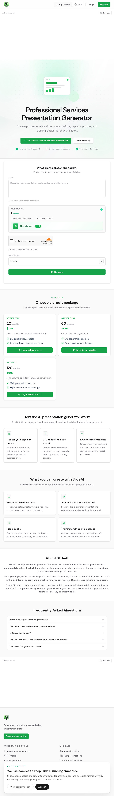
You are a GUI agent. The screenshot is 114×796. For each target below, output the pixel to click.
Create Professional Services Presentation (47, 140)
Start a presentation (16, 736)
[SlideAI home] (6, 717)
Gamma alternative (69, 751)
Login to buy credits (32, 350)
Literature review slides (71, 760)
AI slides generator (13, 760)
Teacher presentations (71, 755)
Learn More (81, 140)
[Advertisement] (57, 37)
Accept (42, 786)
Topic (10, 178)
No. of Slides (13, 255)
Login (91, 4)
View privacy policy (20, 786)
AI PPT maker (10, 755)
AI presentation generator (16, 751)
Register (104, 4)
